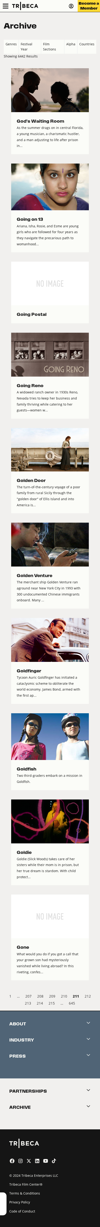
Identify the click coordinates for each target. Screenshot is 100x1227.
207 (28, 996)
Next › (92, 1004)
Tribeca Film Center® (26, 1184)
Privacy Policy (19, 1202)
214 (40, 1003)
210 (64, 996)
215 (52, 1003)
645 (72, 1003)
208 (40, 996)
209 (52, 996)
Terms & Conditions (24, 1193)
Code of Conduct (22, 1211)
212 (88, 996)
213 (28, 1003)
